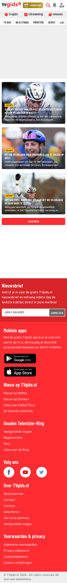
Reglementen (13, 438)
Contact (9, 500)
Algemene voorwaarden (20, 545)
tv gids (7, 22)
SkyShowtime (13, 494)
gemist (51, 22)
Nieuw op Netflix (15, 393)
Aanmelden (57, 312)
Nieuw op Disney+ (16, 399)
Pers (7, 444)
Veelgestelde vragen (18, 432)
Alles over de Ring (16, 450)
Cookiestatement (16, 557)
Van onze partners (16, 518)
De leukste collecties (18, 411)
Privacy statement (16, 551)
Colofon (9, 506)
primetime (38, 22)
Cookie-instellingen (18, 563)
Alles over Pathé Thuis (19, 405)
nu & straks (22, 22)
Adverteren (12, 512)
